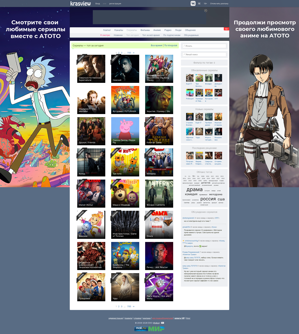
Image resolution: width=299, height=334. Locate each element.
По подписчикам (171, 35)
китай (219, 190)
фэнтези (221, 202)
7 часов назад (205, 252)
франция (214, 202)
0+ (185, 176)
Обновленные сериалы (204, 70)
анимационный (213, 180)
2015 (189, 178)
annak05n (186, 227)
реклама (147, 318)
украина (199, 202)
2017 (198, 178)
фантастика (206, 202)
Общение (190, 30)
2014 (184, 178)
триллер (186, 202)
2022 (223, 178)
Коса (214, 227)
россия (208, 198)
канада (213, 190)
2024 (190, 180)
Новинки (118, 35)
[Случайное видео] (199, 3)
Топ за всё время (151, 35)
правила (128, 318)
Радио (167, 30)
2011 (212, 176)
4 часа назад (200, 218)
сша (221, 199)
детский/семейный (194, 185)
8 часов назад (203, 266)
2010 (207, 176)
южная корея (204, 205)
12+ (189, 176)
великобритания (187, 183)
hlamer (107, 30)
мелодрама (215, 194)
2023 (185, 180)
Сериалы (132, 30)
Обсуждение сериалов (204, 211)
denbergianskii (188, 218)
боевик (222, 180)
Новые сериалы (204, 109)
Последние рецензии (204, 147)
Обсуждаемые (191, 35)
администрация (116, 318)
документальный (207, 185)
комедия (191, 194)
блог (188, 318)
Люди (178, 30)
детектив (205, 183)
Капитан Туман (189, 255)
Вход (97, 3)
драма (195, 189)
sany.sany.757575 (193, 257)
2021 (218, 178)
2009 (202, 176)
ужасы (193, 202)
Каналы (118, 30)
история (207, 190)
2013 (222, 176)
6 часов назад (196, 227)
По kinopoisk (170, 45)
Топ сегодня (132, 35)
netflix (205, 180)
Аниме (157, 30)
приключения (186, 200)
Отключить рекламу (219, 3)
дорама (216, 185)
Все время (156, 45)
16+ (193, 176)
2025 (195, 180)
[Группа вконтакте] (193, 5)
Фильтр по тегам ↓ (204, 62)
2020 (213, 178)
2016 (193, 178)
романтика (195, 200)
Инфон (156, 323)
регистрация (115, 3)
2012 (217, 176)
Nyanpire (189, 246)
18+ (205, 3)
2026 (200, 180)
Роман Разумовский (191, 252)
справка (137, 318)
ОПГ (216, 218)
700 (129, 52)
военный (196, 183)
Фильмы (145, 30)
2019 (208, 178)
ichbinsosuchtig (190, 241)
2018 (203, 178)
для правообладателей (162, 318)
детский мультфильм (218, 183)
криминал (203, 195)
